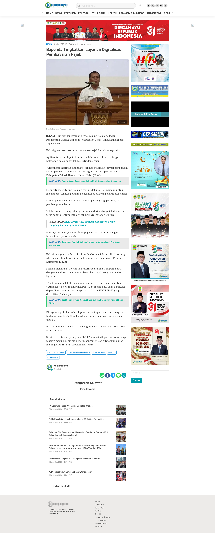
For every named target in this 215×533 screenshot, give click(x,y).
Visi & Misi (98, 511)
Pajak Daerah (52, 357)
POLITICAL (84, 13)
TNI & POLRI (98, 13)
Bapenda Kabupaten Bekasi (78, 352)
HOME (49, 13)
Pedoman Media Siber (102, 517)
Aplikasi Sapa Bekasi (55, 352)
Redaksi (97, 502)
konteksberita (61, 365)
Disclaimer (98, 526)
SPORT (168, 13)
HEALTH (112, 13)
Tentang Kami (99, 505)
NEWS (58, 13)
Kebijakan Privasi (101, 523)
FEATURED (70, 13)
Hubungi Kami (99, 508)
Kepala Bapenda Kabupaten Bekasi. (60, 129)
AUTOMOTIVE (154, 13)
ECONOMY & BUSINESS (131, 13)
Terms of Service (101, 520)
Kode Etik (98, 514)
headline (111, 352)
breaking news (99, 352)
